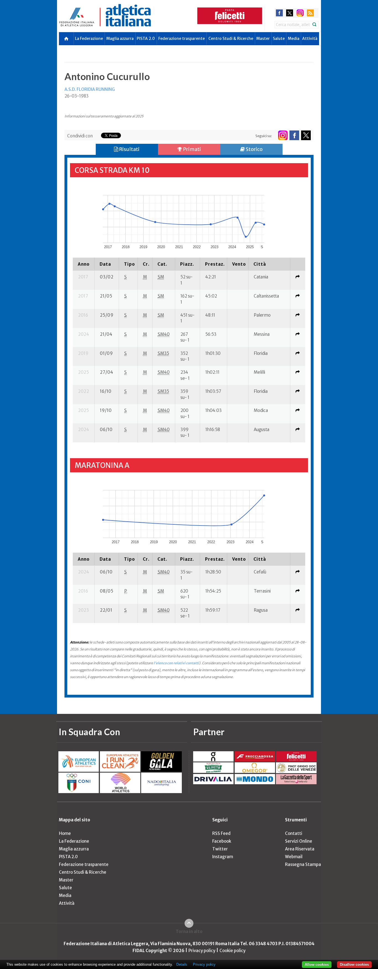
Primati (191, 149)
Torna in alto (189, 931)
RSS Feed (221, 833)
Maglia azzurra (120, 38)
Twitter (220, 849)
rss (310, 12)
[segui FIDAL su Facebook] (294, 135)
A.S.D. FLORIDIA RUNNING (89, 89)
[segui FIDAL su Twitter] (306, 135)
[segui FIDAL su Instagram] (283, 135)
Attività (309, 38)
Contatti (293, 833)
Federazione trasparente (181, 38)
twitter (289, 12)
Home (65, 833)
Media (293, 38)
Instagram (222, 856)
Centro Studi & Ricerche (230, 38)
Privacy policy (201, 950)
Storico (254, 149)
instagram (300, 12)
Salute (279, 38)
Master (263, 38)
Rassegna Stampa (303, 864)
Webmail (293, 856)
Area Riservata (299, 849)
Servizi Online (298, 841)
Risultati (128, 149)
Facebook (221, 841)
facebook (279, 12)
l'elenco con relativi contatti (176, 663)
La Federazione (89, 38)
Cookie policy (232, 950)
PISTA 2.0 (146, 38)
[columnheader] (84, 264)
